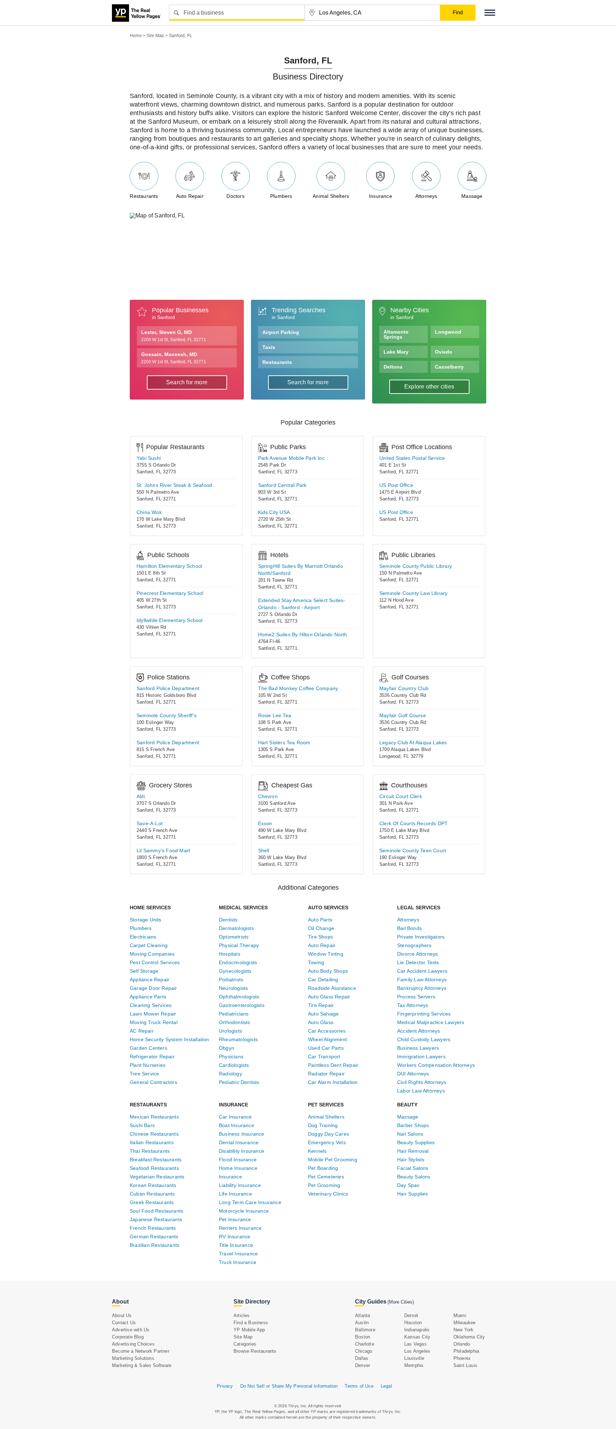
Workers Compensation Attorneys (436, 1065)
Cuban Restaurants (152, 1194)
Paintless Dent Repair (333, 1065)
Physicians (231, 1056)
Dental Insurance (238, 1142)
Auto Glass (320, 1022)
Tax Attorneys (412, 1005)
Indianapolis (417, 1329)
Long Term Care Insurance (250, 1202)
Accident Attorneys (418, 1031)
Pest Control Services (155, 962)
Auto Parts (320, 919)
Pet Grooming (324, 1185)
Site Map (243, 1337)
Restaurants (144, 196)
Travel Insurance (238, 1253)
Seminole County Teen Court (412, 850)
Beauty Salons (414, 1176)
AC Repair (142, 1031)
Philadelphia (466, 1351)
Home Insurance (238, 1168)
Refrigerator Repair (152, 1056)
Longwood (448, 332)
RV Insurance (234, 1236)
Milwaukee (464, 1322)
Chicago (363, 1351)
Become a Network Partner (140, 1351)
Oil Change (321, 928)
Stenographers (414, 945)
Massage (471, 196)
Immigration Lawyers (421, 1056)
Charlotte (364, 1344)
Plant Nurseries (147, 1065)
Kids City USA (274, 512)
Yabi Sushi (149, 458)
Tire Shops (320, 937)
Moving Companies (152, 954)
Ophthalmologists (239, 996)
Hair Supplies (412, 1194)
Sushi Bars (142, 1125)
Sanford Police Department (168, 688)
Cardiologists (234, 1065)
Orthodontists (234, 1022)
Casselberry (449, 367)
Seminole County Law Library (413, 593)
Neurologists (233, 988)
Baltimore (365, 1329)
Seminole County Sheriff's (166, 715)
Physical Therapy (239, 945)
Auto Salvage (323, 1014)
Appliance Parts (148, 996)
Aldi (141, 796)
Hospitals (229, 954)
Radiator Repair (326, 1073)
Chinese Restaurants (154, 1134)
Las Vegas (415, 1344)
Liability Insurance (240, 1185)
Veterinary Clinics (328, 1194)
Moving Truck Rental (154, 1022)
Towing (316, 962)
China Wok (149, 512)
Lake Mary (396, 352)
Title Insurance (236, 1245)
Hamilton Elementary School (169, 566)
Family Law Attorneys (422, 979)
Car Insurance (235, 1117)
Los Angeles (417, 1351)
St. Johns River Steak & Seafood (174, 485)
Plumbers (281, 196)
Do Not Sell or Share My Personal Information (289, 1386)
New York (463, 1329)
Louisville (414, 1358)
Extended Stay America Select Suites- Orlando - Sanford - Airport (301, 603)
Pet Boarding (323, 1168)
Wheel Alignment (327, 1039)
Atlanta (362, 1315)
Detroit (411, 1315)
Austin (362, 1322)
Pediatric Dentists (239, 1082)
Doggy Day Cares (328, 1134)
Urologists (230, 1031)
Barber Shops (413, 1125)
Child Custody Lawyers (423, 1039)
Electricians (143, 937)
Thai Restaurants (150, 1151)
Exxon (265, 823)
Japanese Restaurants (156, 1219)
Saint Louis (465, 1365)
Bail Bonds (409, 928)
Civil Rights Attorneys (421, 1082)
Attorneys (426, 196)
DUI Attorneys (413, 1073)
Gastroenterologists (242, 1005)
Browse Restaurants (255, 1351)
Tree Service (144, 1073)
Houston (413, 1322)
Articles (241, 1315)
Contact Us (124, 1322)
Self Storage (144, 971)
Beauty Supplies (416, 1142)
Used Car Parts (326, 1048)
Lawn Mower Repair (153, 1014)
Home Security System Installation (169, 1039)
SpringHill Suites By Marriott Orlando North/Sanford (300, 569)
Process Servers (416, 996)
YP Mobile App (249, 1329)
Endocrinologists (238, 962)
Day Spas (408, 1185)
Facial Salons (412, 1168)
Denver (362, 1365)
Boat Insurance (236, 1125)
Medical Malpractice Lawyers (430, 1022)
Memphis (413, 1365)
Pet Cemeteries (326, 1176)
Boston (362, 1337)
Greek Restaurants (152, 1202)
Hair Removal (412, 1151)
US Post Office (396, 485)
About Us (122, 1315)
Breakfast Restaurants (155, 1159)
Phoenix (462, 1358)
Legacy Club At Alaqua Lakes (413, 742)
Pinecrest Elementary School (170, 593)
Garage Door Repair (153, 988)
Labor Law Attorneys (421, 1091)
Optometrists (233, 937)
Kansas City (417, 1337)
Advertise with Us (130, 1329)
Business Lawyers (418, 1048)
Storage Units (145, 919)
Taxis (268, 347)
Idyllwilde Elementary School (170, 620)
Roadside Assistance (332, 988)
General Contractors (153, 1082)
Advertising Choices (133, 1344)
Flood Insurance (238, 1159)
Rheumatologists (238, 1039)
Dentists (228, 919)
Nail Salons (410, 1134)
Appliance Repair (149, 979)
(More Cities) (400, 1302)
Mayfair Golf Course (402, 715)
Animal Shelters (331, 196)
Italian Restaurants (152, 1142)
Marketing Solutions (133, 1358)
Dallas (361, 1358)
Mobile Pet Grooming (332, 1159)
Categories (244, 1344)
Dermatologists (236, 928)
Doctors (235, 196)
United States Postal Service (412, 458)
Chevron (268, 796)
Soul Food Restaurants (156, 1211)
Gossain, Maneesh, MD (173, 357)
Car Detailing (323, 979)
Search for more (186, 382)
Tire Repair (321, 1005)
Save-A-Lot (150, 823)
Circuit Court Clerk (400, 796)
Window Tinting (325, 954)
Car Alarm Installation (333, 1082)
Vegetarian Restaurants (157, 1176)
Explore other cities (429, 387)
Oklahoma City (469, 1337)
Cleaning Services (150, 1005)
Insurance (380, 196)
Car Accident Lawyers (422, 971)
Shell (264, 850)
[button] (489, 13)
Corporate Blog (128, 1337)
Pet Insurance (235, 1219)
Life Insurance (235, 1194)
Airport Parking (280, 332)
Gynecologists (235, 971)
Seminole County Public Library (415, 566)
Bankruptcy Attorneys (421, 988)
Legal (386, 1386)
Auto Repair (190, 196)
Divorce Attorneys (417, 954)
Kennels (317, 1151)
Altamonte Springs (396, 334)
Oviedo (443, 352)
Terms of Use (359, 1386)
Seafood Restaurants (154, 1168)
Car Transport (324, 1056)
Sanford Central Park (282, 485)
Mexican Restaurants (154, 1117)
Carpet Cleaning (149, 945)
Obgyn (226, 1048)
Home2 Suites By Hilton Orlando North (302, 634)
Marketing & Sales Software (141, 1365)
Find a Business (250, 1322)
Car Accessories (326, 1031)
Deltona (393, 367)
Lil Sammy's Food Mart (163, 850)
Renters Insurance (240, 1228)
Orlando (461, 1344)
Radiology (230, 1073)
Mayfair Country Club (403, 688)
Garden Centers (148, 1048)
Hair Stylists (411, 1159)
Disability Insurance (241, 1151)
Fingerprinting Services (424, 1014)
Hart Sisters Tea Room (284, 742)
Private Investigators (421, 937)
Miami (459, 1315)
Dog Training (323, 1125)
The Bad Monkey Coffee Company (298, 688)
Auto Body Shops (328, 971)
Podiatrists (231, 979)
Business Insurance (242, 1134)
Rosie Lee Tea (275, 715)
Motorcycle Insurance (244, 1211)
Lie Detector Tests (418, 962)
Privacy (225, 1386)
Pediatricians (234, 1014)
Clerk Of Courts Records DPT (413, 823)
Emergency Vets (327, 1142)
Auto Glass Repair (329, 996)
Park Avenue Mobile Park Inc (291, 458)
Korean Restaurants (153, 1185)
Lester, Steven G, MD (173, 335)
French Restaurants (153, 1228)
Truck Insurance (237, 1262)
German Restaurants (154, 1236)
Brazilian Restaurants (154, 1245)
